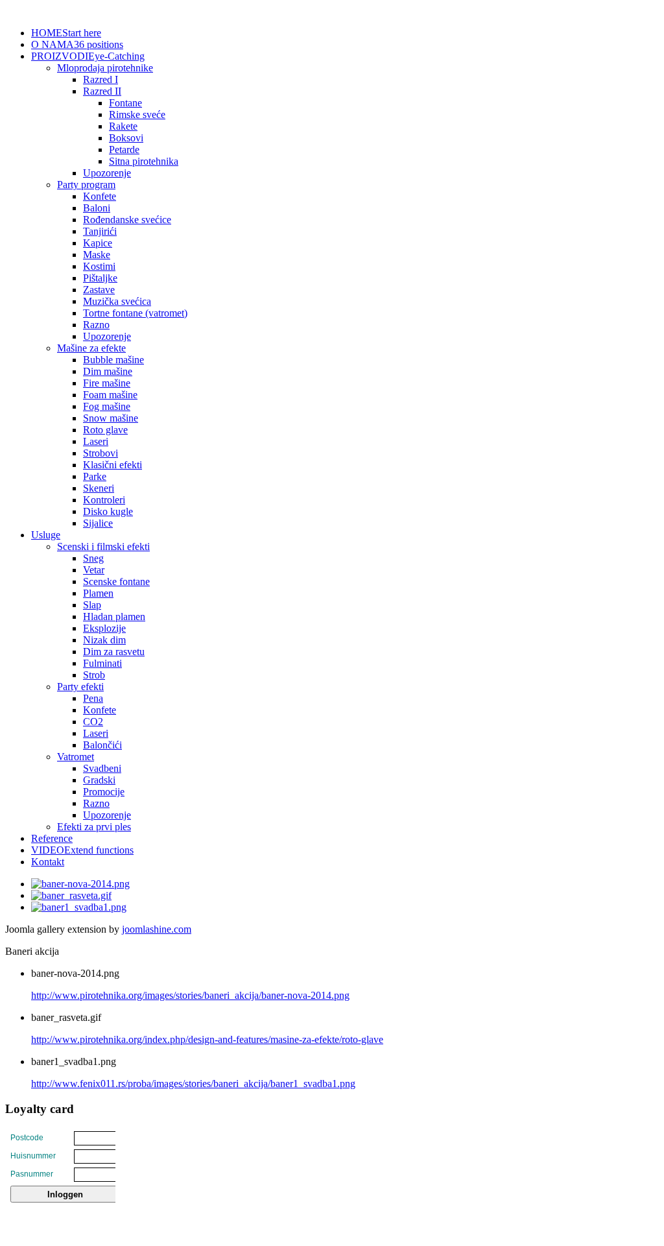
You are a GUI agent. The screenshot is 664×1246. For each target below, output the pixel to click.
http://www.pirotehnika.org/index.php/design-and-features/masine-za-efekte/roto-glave (207, 1039)
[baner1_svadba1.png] (78, 907)
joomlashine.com (156, 929)
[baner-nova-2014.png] (80, 883)
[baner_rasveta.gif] (71, 895)
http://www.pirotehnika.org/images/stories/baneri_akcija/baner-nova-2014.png (190, 995)
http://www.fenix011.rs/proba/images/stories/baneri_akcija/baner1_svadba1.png (193, 1083)
